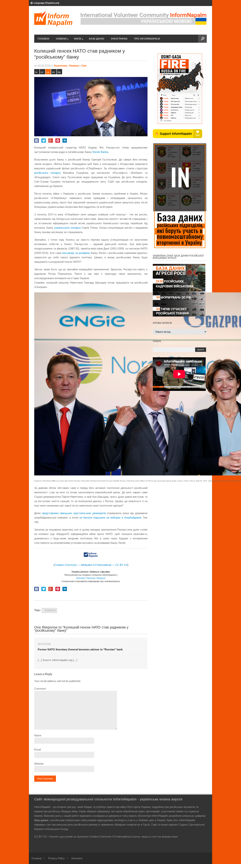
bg (59, 72)
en (53, 72)
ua (47, 72)
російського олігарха (47, 172)
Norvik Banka (100, 151)
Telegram (101, 578)
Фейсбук (80, 578)
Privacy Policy (56, 858)
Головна (43, 38)
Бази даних (96, 38)
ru (36, 72)
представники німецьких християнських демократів (74, 513)
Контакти (76, 858)
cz (42, 72)
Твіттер (90, 578)
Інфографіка (119, 38)
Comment (40, 688)
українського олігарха (67, 227)
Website (39, 763)
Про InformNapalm (147, 38)
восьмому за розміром (76, 252)
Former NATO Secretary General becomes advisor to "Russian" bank (80, 649)
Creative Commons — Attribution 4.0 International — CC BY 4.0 (91, 564)
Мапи (77, 38)
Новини (61, 38)
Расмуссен (50, 610)
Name (37, 735)
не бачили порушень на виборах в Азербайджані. (110, 517)
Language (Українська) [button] (46, 3)
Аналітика (60, 65)
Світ (84, 65)
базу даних (41, 820)
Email (37, 749)
